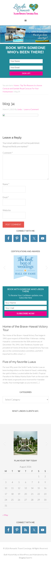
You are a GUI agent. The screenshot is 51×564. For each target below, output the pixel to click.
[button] (4, 267)
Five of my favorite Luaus (19, 362)
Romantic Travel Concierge (25, 11)
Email (6, 197)
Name (6, 184)
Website (7, 210)
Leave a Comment (31, 109)
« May (5, 515)
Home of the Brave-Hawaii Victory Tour (25, 328)
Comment (8, 152)
